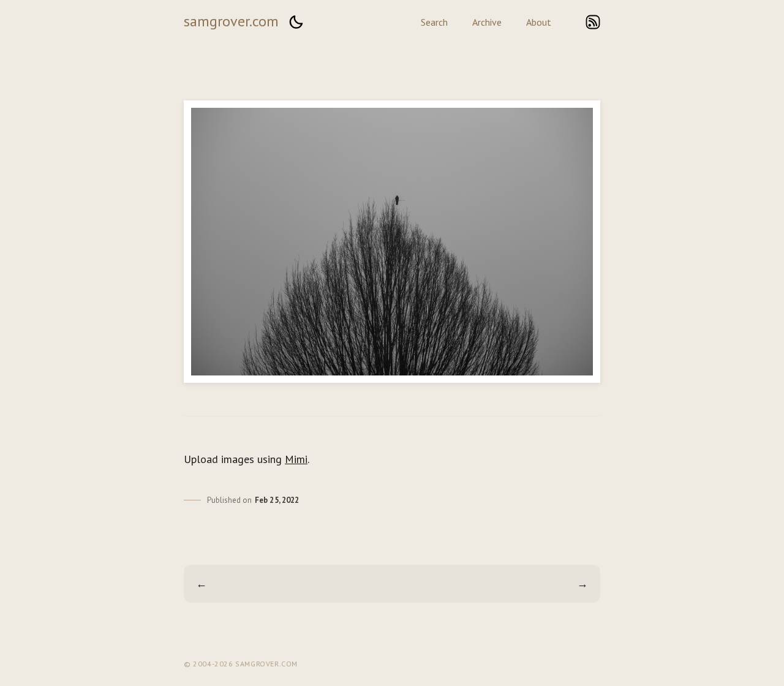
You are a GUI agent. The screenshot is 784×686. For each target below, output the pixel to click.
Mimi (296, 459)
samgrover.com (231, 21)
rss (593, 22)
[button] (295, 22)
